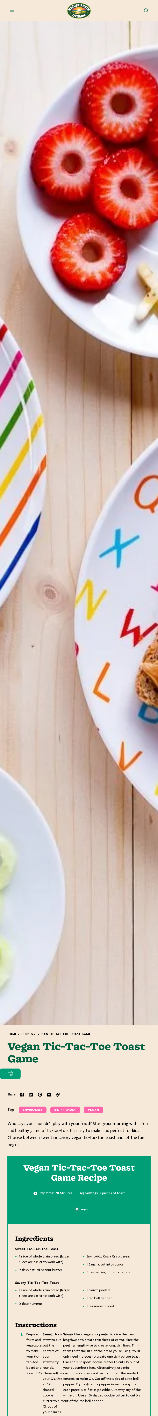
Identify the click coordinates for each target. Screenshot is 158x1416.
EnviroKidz (32, 1110)
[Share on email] (48, 1094)
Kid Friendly (65, 1110)
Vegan (93, 1110)
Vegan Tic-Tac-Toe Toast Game (64, 1034)
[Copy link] (58, 1094)
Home (12, 1034)
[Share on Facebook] (21, 1094)
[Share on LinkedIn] (30, 1094)
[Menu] (11, 10)
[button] (146, 10)
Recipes (27, 1034)
